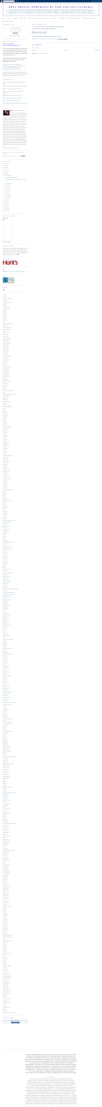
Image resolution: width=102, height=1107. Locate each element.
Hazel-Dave (5, 616)
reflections (5, 852)
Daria (4, 491)
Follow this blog (15, 1022)
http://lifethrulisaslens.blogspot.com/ (16, 75)
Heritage (4, 623)
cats (3, 450)
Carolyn (4, 444)
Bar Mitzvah (5, 376)
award (4, 361)
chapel (4, 453)
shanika (4, 879)
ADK (4, 311)
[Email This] (60, 39)
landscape (5, 699)
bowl (4, 408)
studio (4, 922)
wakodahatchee (6, 976)
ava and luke (5, 360)
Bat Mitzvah (5, 381)
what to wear (5, 993)
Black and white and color (8, 394)
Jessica (4, 663)
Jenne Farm (5, 657)
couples (4, 482)
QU (3, 837)
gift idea (4, 578)
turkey (4, 964)
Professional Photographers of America (14, 98)
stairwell (4, 913)
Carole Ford (5, 443)
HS (3, 632)
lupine (4, 726)
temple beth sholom (7, 937)
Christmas (5, 462)
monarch (5, 760)
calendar (4, 435)
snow (4, 899)
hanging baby (6, 605)
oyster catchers (6, 803)
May (7, 192)
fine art (4, 545)
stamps (4, 915)
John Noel (5, 668)
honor (4, 628)
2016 (5, 167)
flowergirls (5, 556)
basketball (5, 379)
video (4, 973)
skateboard (5, 893)
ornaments (5, 796)
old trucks (5, 794)
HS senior (5, 634)
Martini (4, 740)
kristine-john (5, 693)
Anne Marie (5, 340)
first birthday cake (7, 547)
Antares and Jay (6, 343)
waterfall (5, 985)
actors (4, 305)
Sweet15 (4, 933)
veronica (5, 971)
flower (4, 554)
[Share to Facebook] (65, 39)
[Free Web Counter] (51, 1074)
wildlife (4, 994)
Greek (4, 598)
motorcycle (5, 767)
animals (4, 334)
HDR (4, 617)
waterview (5, 987)
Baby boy (5, 365)
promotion (5, 828)
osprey (4, 798)
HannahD (5, 608)
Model (4, 755)
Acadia (4, 300)
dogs (4, 506)
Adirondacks (5, 309)
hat (3, 610)
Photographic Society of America (13, 100)
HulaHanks (5, 635)
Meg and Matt (6, 747)
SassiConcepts (6, 872)
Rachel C (5, 845)
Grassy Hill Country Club (8, 594)
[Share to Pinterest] (66, 39)
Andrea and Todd (6, 329)
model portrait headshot (8, 756)
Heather (4, 621)
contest (4, 477)
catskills (4, 452)
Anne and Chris (6, 338)
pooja (4, 818)
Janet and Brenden (7, 654)
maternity (5, 745)
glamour (4, 585)
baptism (4, 374)
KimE (4, 690)
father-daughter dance (7, 542)
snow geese (5, 901)
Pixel (4, 816)
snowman (5, 902)
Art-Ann (4, 352)
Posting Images (53, 18)
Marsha (4, 738)
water (4, 980)
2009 (5, 207)
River (4, 856)
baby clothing (6, 367)
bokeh (4, 403)
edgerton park (6, 522)
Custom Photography (7, 489)
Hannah (4, 607)
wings (4, 1000)
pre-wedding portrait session (9, 823)
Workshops (15, 18)
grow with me (6, 599)
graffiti (4, 590)
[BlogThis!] (62, 39)
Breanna (4, 414)
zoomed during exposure (8, 1012)
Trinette (4, 958)
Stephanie (5, 919)
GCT (4, 571)
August (7, 187)
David (4, 493)
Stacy (4, 910)
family (4, 536)
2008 (5, 209)
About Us (8, 18)
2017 (5, 165)
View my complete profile (10, 148)
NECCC (4, 774)
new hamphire (6, 776)
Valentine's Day (6, 966)
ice (3, 637)
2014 (5, 171)
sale (3, 863)
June (7, 189)
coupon (4, 484)
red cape (4, 848)
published (5, 832)
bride (4, 421)
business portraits (6, 426)
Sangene (4, 868)
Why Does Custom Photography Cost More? (37, 18)
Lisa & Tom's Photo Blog (7, 21)
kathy (4, 673)
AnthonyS (5, 349)
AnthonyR (5, 347)
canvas (4, 439)
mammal (4, 733)
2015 (5, 169)
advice (4, 313)
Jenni (4, 659)
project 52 (5, 827)
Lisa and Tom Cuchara (18, 110)
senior (4, 877)
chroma (4, 464)
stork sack (5, 920)
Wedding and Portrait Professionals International (16, 103)
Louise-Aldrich (6, 724)
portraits (4, 821)
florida (4, 553)
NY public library (6, 787)
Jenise (4, 655)
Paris (4, 807)
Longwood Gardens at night (11, 177)
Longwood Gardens (7, 722)
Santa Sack (5, 870)
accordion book (6, 302)
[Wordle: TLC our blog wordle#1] (4, 290)
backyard (5, 370)
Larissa (4, 700)
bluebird (4, 399)
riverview (5, 857)
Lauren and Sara (6, 704)
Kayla (4, 677)
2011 (5, 202)
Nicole (4, 783)
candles (4, 437)
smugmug (5, 897)
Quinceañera (5, 841)
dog (3, 504)
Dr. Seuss (5, 511)
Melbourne (5, 749)
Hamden (4, 601)
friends (4, 563)
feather (4, 544)
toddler (4, 942)
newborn (5, 778)
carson (4, 446)
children (4, 459)
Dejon (4, 498)
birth (4, 388)
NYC (4, 789)
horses (4, 630)
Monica (4, 762)
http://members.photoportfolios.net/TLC (11, 69)
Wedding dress (6, 991)
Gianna (4, 574)
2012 (5, 200)
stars (4, 917)
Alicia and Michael (7, 324)
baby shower (5, 369)
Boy (4, 410)
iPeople (4, 643)
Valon (4, 967)
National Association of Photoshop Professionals (16, 86)
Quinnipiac (5, 843)
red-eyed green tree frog (8, 850)
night (4, 785)
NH (3, 780)
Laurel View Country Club (8, 702)
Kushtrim (5, 695)
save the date (5, 874)
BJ (3, 392)
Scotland (5, 875)
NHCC (4, 782)
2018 (5, 163)
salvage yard (5, 865)
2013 (5, 174)
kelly (4, 681)
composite (5, 471)
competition (5, 470)
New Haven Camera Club (12, 91)
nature (4, 773)
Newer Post (34, 50)
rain (3, 846)
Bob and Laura (6, 401)
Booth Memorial (6, 406)
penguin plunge (6, 812)
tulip (4, 962)
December (8, 175)
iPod (4, 644)
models (4, 758)
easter (4, 518)
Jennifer (4, 661)
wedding (5, 989)
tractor (4, 951)
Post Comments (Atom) (43, 53)
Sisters (4, 892)
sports (4, 908)
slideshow (5, 895)
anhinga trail (5, 332)
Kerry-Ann (5, 682)
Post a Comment (35, 47)
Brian (4, 417)
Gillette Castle (6, 581)
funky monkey (6, 569)
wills (4, 996)
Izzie (4, 646)
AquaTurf (5, 351)
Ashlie (4, 358)
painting (4, 805)
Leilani (4, 709)
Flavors (4, 551)
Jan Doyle (5, 652)
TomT (4, 946)
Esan (4, 527)
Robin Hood (5, 859)
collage (4, 468)
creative (4, 486)
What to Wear (23, 18)
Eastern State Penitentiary (8, 520)
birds (4, 387)
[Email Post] (58, 38)
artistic (4, 354)
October (7, 185)
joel (3, 664)
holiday (4, 626)
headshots (5, 619)
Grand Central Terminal (8, 592)
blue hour (5, 397)
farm (4, 538)
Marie (4, 736)
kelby (4, 679)
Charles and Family (7, 455)
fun (3, 567)
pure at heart (5, 836)
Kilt (3, 684)
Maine (4, 729)
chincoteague (6, 461)
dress (4, 515)
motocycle (5, 765)
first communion (6, 549)
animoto (4, 336)
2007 (5, 211)
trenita (4, 956)
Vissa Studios (6, 974)
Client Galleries (61, 18)
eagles (4, 516)
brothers (4, 423)
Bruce (4, 425)
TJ (3, 938)
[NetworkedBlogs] (15, 1020)
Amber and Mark (6, 327)
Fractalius (5, 562)
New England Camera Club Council (15, 88)
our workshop (6, 800)
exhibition (5, 531)
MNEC (4, 753)
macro (4, 727)
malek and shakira (7, 731)
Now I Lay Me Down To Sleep (14, 95)
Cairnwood (5, 432)
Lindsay (4, 717)
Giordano (5, 583)
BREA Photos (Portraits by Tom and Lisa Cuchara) (51, 7)
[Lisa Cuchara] (7, 240)
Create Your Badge (6, 241)
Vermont (4, 969)
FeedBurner (18, 35)
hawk (4, 612)
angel (4, 331)
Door (4, 509)
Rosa (4, 861)
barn (4, 378)
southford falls (6, 906)
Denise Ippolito (6, 500)
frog (4, 565)
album (4, 318)
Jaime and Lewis (6, 648)
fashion (4, 540)
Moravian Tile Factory (8, 764)
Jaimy (4, 650)
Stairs (4, 911)
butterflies (5, 428)
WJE (4, 1003)
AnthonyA (5, 345)
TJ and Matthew (6, 940)
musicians (5, 771)
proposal (5, 830)
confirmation (5, 475)
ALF (4, 322)
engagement (5, 526)
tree (3, 955)
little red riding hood (7, 718)
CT (3, 488)
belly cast (5, 385)
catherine (5, 448)
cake (4, 433)
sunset (4, 931)
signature (5, 884)
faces (4, 533)
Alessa (4, 320)
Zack (4, 1011)
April (7, 194)
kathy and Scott (6, 675)
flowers (4, 558)
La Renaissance (6, 697)
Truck (4, 960)
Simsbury (5, 890)
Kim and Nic (5, 686)
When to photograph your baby (89, 18)
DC (3, 495)
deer (4, 497)
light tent (5, 715)
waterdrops (5, 984)
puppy (4, 834)
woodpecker (5, 1007)
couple (4, 480)
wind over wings (6, 998)
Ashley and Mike (6, 356)
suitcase (4, 926)
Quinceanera (5, 839)
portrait (4, 819)
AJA (4, 316)
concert (4, 473)
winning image (6, 1002)
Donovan (5, 507)
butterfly (4, 430)
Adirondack (5, 307)
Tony (4, 947)
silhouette (5, 888)
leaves (4, 708)
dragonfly (5, 513)
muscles (4, 769)
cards (4, 441)
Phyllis (4, 814)
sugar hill (5, 924)
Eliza (4, 524)
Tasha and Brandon (7, 935)
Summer (4, 928)
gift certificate (6, 576)
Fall (3, 534)
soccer (4, 904)
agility (4, 314)
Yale (4, 1009)
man (4, 735)
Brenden (4, 415)
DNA (4, 502)
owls (4, 801)
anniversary (5, 342)
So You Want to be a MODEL (74, 18)
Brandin (4, 412)
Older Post (97, 50)
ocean (4, 791)
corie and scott (6, 479)
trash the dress (6, 953)
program (4, 825)
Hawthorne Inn (6, 614)
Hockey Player (6, 625)
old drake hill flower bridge (9, 792)
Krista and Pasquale (7, 691)
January (7, 198)
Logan (4, 720)
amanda (4, 325)
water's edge (5, 982)
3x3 (3, 296)
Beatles (4, 383)
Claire (4, 466)
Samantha (5, 866)
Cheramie (5, 457)
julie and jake (6, 672)
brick (4, 419)
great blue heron (6, 596)
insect (4, 641)
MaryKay (5, 742)
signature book (6, 886)
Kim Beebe (5, 688)
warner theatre (6, 978)
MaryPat (4, 744)
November (8, 183)
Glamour (5, 587)
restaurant (5, 854)
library (4, 713)
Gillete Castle (6, 580)
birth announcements (7, 390)
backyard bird (6, 372)
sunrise (4, 929)
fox (3, 560)
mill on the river (6, 751)
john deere (5, 666)
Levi (4, 711)
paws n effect (5, 809)
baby (4, 363)
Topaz (4, 949)
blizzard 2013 (6, 396)
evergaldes (5, 529)
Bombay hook (6, 405)
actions (4, 304)
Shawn (4, 881)
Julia (4, 670)
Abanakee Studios (7, 298)
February (8, 196)
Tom (4, 944)
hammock (5, 603)
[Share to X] (63, 39)
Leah (4, 706)
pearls (4, 810)
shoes (4, 883)
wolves (4, 1005)
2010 (5, 204)
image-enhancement (7, 639)
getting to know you (7, 572)
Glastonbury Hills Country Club (10, 589)
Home (3, 18)
